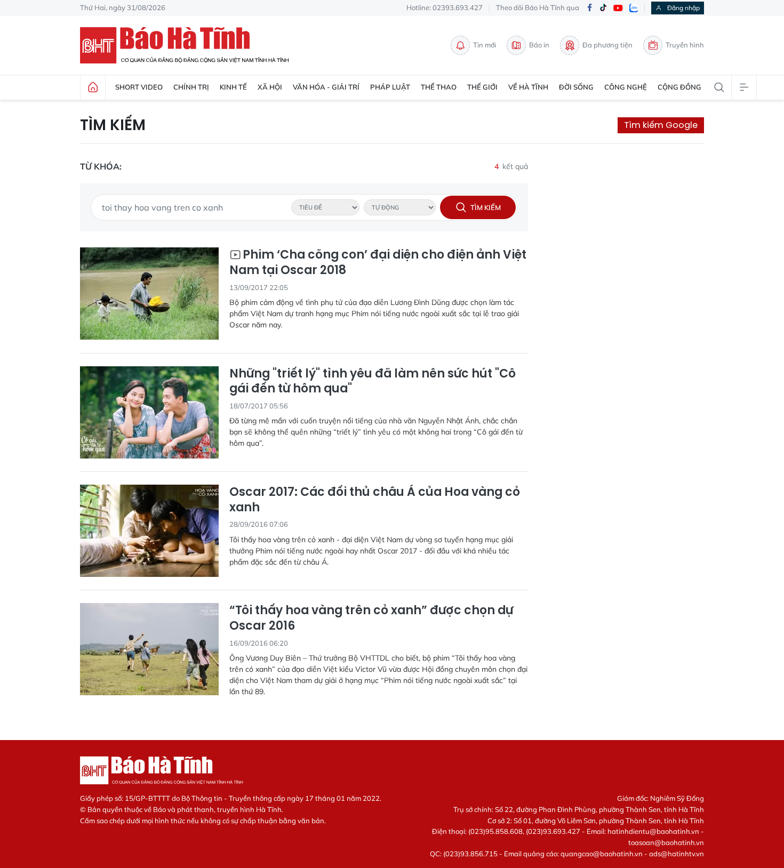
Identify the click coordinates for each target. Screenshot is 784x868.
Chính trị (191, 87)
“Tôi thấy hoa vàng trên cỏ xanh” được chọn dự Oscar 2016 (371, 618)
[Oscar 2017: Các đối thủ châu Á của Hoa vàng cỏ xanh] (149, 531)
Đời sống (576, 87)
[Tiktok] (603, 8)
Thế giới (482, 87)
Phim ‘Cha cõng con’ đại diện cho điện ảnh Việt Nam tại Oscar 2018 (377, 262)
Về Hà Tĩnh (528, 87)
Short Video (139, 87)
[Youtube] (618, 8)
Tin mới (484, 45)
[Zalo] (633, 8)
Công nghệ (625, 87)
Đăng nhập (683, 8)
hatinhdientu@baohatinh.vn (653, 831)
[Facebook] (589, 8)
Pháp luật (390, 87)
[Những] (149, 412)
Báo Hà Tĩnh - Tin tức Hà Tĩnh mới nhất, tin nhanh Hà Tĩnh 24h (189, 45)
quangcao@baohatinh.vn (602, 853)
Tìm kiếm (113, 125)
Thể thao (439, 87)
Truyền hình (685, 45)
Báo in (539, 45)
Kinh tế (233, 87)
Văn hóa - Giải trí (326, 87)
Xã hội (270, 87)
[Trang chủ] (93, 87)
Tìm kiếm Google (661, 125)
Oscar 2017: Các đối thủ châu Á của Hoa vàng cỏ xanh (374, 500)
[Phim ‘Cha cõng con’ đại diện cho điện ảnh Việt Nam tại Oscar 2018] (149, 293)
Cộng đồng (679, 87)
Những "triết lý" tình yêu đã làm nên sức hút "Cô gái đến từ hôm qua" (372, 381)
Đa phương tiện (607, 45)
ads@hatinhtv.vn (676, 853)
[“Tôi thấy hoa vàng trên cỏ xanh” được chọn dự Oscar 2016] (149, 649)
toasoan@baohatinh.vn (666, 842)
